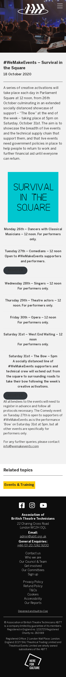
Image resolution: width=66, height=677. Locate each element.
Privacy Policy (33, 582)
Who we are (33, 557)
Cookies (33, 594)
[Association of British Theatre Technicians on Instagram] (32, 505)
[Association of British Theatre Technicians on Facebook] (22, 505)
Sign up (33, 574)
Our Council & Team (33, 561)
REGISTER (15, 270)
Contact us (33, 553)
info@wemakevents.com (21, 446)
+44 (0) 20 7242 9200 (33, 545)
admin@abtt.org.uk (33, 536)
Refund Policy (32, 586)
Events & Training (19, 485)
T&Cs (33, 590)
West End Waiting (42, 334)
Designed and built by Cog (33, 611)
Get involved (33, 566)
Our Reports (33, 603)
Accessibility (33, 598)
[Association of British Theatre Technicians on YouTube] (43, 505)
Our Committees (33, 570)
